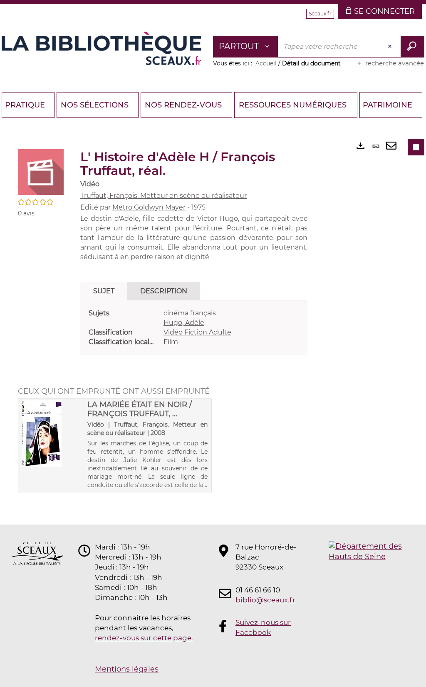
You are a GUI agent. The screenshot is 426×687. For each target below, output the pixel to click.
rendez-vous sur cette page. (144, 638)
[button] (41, 171)
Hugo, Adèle (183, 323)
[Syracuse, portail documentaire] (101, 48)
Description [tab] (163, 291)
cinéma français (189, 313)
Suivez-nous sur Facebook (263, 627)
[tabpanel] (194, 328)
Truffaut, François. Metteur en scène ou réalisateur (163, 196)
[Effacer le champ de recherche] (391, 46)
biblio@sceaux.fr (265, 600)
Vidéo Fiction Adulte (197, 332)
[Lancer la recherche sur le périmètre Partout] (412, 46)
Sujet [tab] (103, 291)
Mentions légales (127, 669)
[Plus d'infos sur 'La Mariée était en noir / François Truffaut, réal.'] (51, 433)
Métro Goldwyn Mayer (149, 207)
